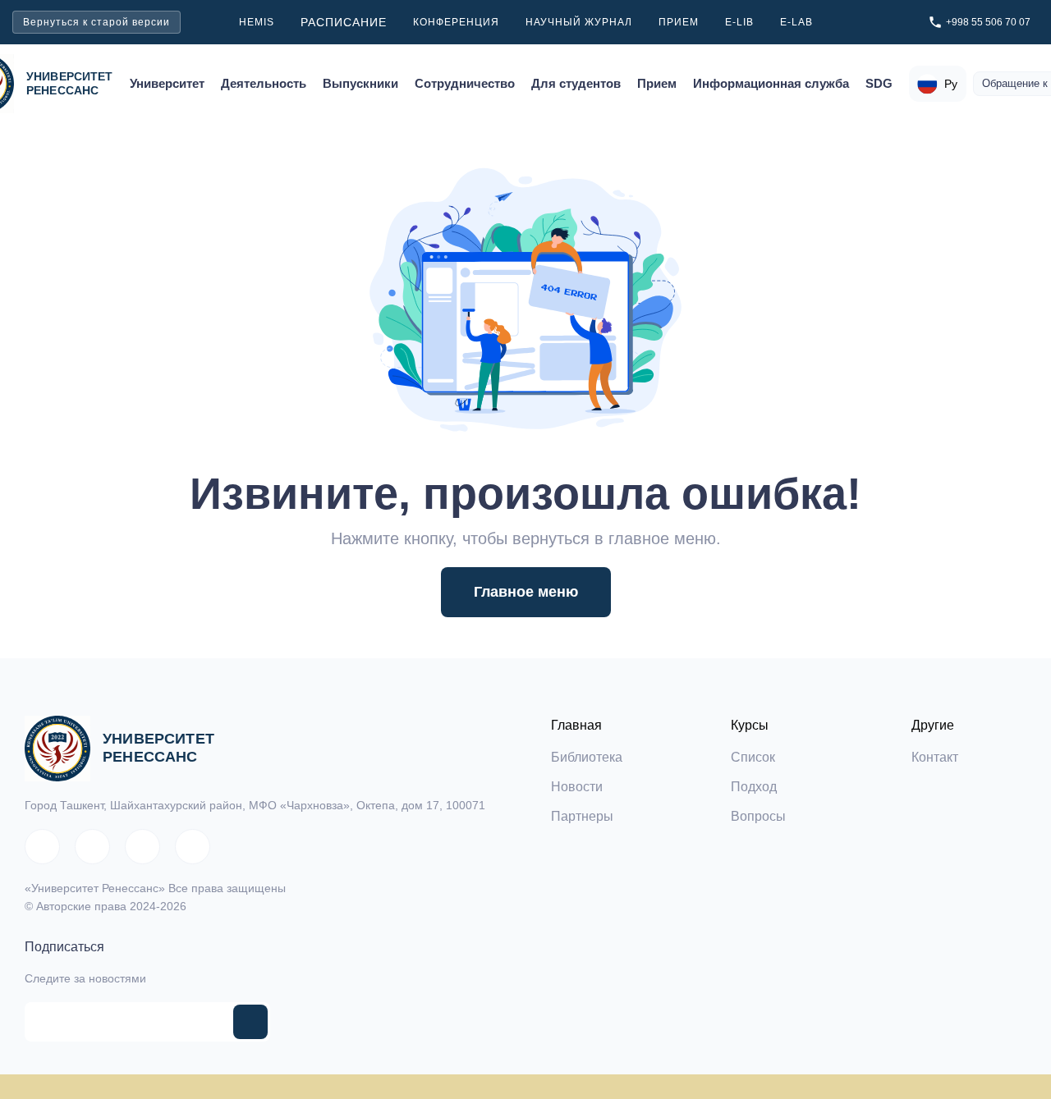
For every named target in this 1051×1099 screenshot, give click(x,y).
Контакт (934, 757)
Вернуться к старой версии (96, 22)
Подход (754, 787)
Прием (679, 22)
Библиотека (586, 757)
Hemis (256, 22)
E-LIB (739, 22)
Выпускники (360, 83)
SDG (879, 83)
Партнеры (582, 816)
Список (753, 757)
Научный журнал (579, 22)
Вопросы (758, 816)
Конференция (456, 22)
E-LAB (796, 22)
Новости (577, 787)
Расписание (344, 22)
